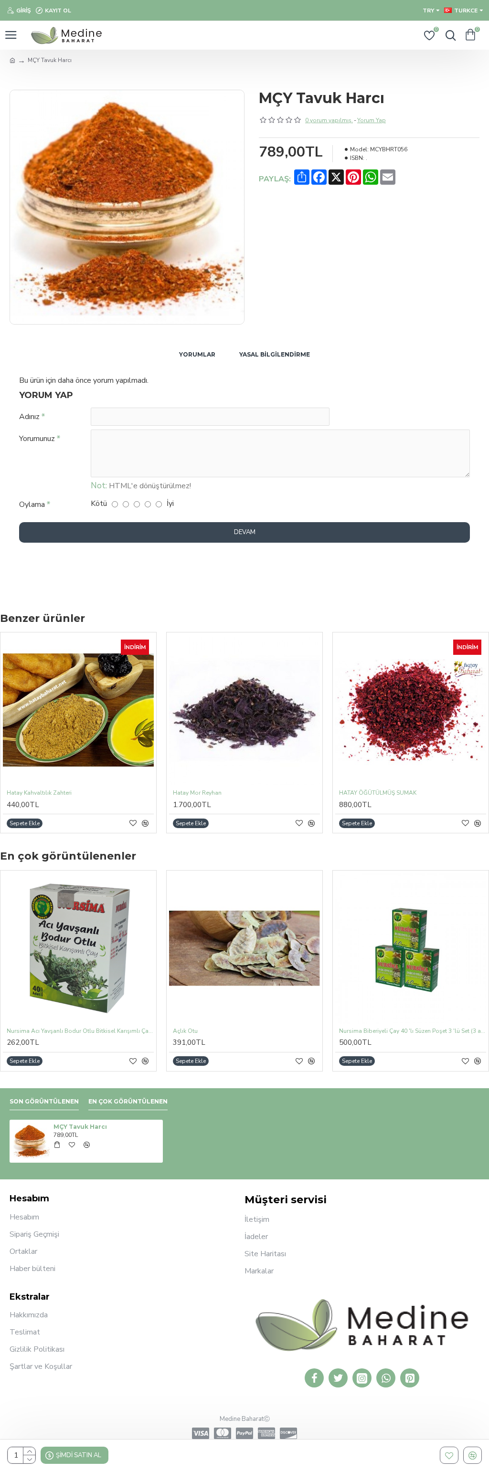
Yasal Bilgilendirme (274, 354)
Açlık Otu (185, 1031)
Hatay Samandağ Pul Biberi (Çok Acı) (56, 793)
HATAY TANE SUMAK (201, 793)
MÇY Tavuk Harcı (80, 1126)
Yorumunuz (37, 438)
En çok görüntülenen (128, 1101)
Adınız (29, 416)
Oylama (32, 504)
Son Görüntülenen (44, 1101)
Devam (244, 532)
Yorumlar (197, 354)
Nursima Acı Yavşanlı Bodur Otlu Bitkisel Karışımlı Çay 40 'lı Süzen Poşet (80, 1031)
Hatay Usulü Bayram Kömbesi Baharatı (391, 793)
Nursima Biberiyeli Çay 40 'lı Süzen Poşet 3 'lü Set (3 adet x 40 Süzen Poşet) (412, 1031)
